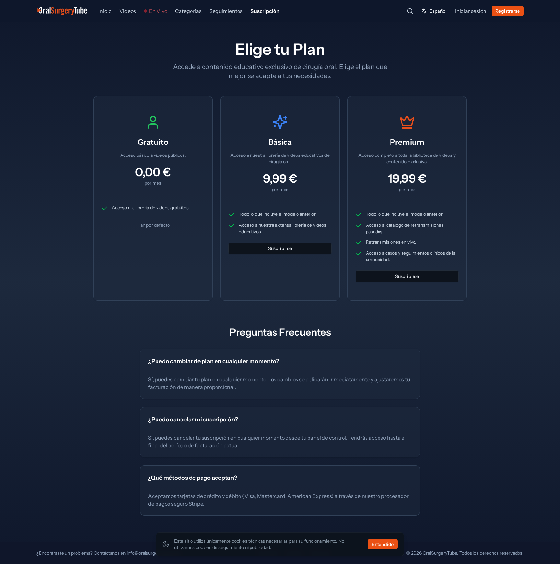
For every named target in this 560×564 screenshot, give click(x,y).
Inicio (105, 11)
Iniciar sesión (470, 11)
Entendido (383, 544)
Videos (127, 11)
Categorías (188, 11)
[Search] (410, 11)
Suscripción (265, 11)
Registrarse (508, 11)
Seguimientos (226, 11)
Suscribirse (280, 248)
